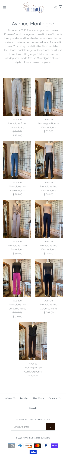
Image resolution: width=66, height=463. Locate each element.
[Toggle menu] (4, 7)
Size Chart (38, 398)
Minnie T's (27, 438)
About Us (10, 398)
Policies (24, 398)
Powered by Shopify (41, 438)
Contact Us (55, 398)
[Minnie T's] (33, 7)
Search (33, 408)
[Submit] (50, 426)
